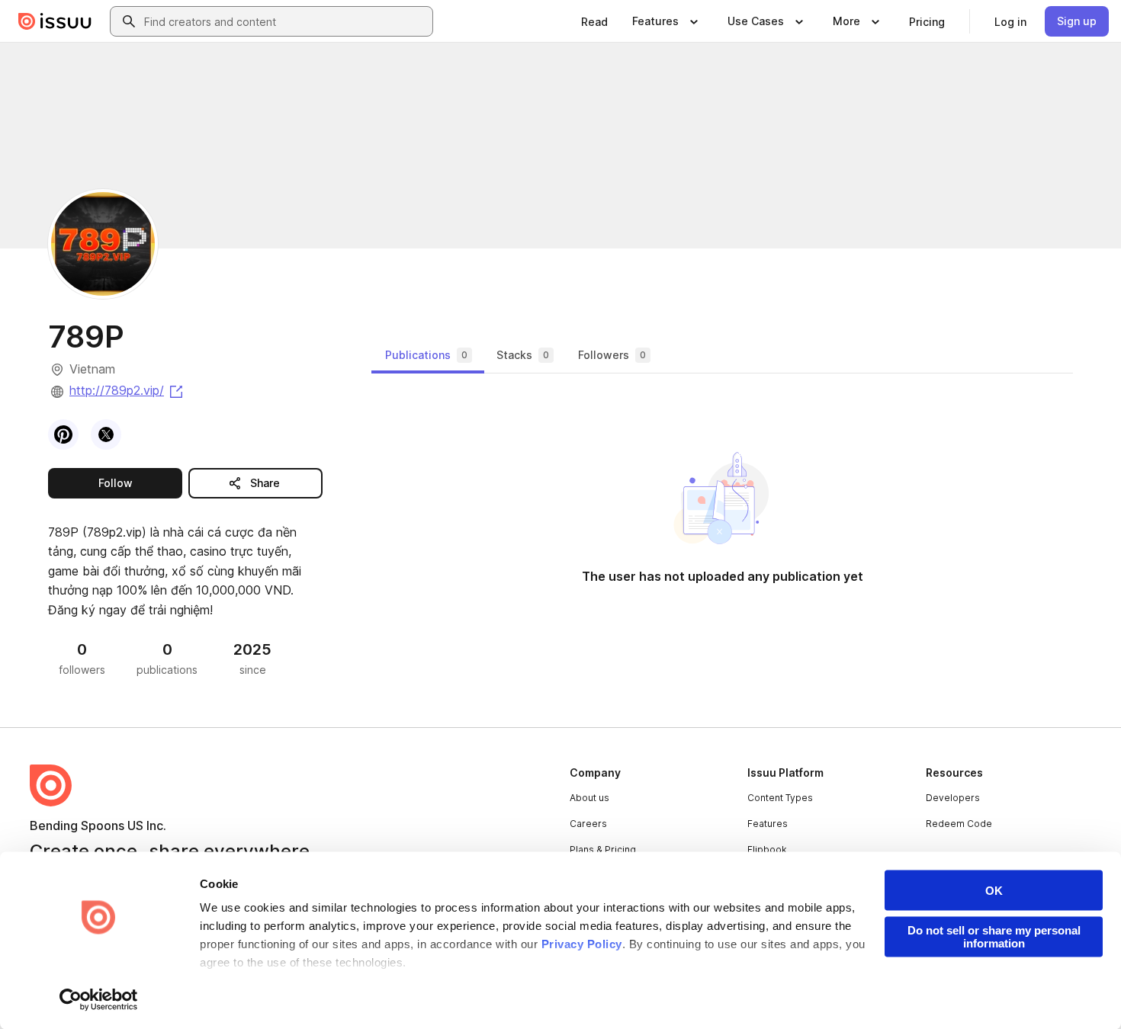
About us (589, 797)
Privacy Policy (581, 944)
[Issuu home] (55, 21)
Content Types (780, 797)
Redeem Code (959, 823)
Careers (588, 823)
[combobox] (285, 21)
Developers (953, 797)
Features (767, 823)
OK (994, 890)
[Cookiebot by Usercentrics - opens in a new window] (98, 999)
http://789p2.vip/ (127, 390)
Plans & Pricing (603, 849)
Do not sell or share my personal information (994, 937)
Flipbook (767, 849)
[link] (594, 21)
